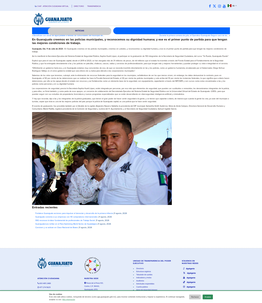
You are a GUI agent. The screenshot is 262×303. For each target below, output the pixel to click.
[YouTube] (225, 6)
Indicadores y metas (143, 278)
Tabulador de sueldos (144, 275)
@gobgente (190, 269)
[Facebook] (210, 6)
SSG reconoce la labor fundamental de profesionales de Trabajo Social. (65, 220)
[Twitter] (215, 6)
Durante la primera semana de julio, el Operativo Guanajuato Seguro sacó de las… (194, 35)
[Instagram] (220, 6)
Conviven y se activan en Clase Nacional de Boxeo (56, 228)
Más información (68, 300)
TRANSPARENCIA (94, 6)
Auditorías (140, 281)
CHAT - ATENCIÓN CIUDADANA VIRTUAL (53, 6)
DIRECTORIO (79, 6)
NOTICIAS (79, 31)
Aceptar (208, 297)
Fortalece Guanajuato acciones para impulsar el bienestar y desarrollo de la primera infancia (74, 213)
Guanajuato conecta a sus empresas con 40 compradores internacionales (66, 217)
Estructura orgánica (143, 271)
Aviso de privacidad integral (146, 290)
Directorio (140, 268)
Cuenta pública (142, 287)
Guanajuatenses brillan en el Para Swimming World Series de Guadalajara (66, 224)
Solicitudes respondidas (145, 284)
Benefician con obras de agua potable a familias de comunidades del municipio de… (68, 35)
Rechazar (195, 297)
